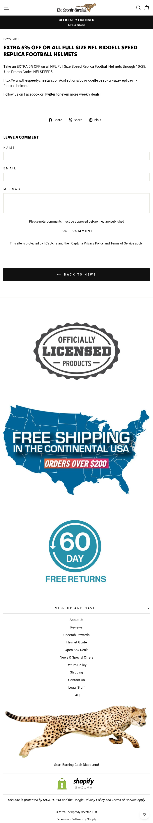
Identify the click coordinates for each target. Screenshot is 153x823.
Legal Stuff (76, 687)
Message (13, 189)
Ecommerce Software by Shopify (77, 819)
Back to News (79, 274)
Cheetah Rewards (76, 635)
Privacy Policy (94, 243)
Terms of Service (122, 243)
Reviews (76, 627)
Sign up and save (75, 608)
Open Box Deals (76, 650)
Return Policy (76, 665)
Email (10, 168)
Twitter (49, 94)
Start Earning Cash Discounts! (76, 765)
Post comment (76, 231)
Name (9, 148)
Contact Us (76, 680)
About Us (76, 620)
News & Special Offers (76, 657)
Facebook (31, 94)
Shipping (76, 672)
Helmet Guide (76, 642)
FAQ (77, 695)
